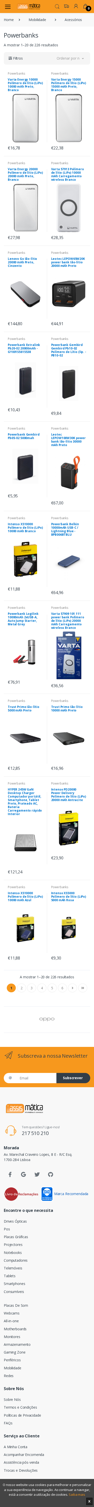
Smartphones (14, 1283)
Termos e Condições (20, 1407)
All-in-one (11, 1320)
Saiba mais (77, 1494)
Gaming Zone (14, 1352)
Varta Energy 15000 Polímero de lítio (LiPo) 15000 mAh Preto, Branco (68, 84)
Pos (7, 1229)
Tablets (10, 1275)
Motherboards (15, 1329)
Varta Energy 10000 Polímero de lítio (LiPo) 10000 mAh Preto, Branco (25, 84)
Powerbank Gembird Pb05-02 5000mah (24, 436)
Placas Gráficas (16, 1236)
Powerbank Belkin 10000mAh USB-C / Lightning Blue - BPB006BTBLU (65, 529)
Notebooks (13, 1252)
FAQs (8, 1423)
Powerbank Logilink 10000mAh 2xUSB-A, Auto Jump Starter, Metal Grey (23, 619)
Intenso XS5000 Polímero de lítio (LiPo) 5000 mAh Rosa (68, 896)
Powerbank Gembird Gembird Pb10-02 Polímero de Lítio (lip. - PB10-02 (68, 350)
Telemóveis (13, 1268)
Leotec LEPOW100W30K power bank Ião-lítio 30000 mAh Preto (68, 439)
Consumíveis (14, 1291)
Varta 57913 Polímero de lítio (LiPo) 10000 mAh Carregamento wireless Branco (67, 174)
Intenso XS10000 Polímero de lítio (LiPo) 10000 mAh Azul (25, 896)
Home (9, 19)
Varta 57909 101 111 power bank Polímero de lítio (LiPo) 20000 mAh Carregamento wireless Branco (67, 621)
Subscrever (73, 1077)
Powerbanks (16, 73)
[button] (57, 6)
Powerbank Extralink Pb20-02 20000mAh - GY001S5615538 (24, 348)
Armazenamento (17, 1344)
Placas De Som (16, 1305)
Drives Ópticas (15, 1221)
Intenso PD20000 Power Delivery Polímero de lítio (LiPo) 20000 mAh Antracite (68, 794)
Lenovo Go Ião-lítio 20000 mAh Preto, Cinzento (22, 262)
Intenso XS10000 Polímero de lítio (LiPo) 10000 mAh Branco (25, 527)
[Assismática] (28, 6)
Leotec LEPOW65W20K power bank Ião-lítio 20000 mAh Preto (68, 262)
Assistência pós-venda (21, 1462)
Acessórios (73, 19)
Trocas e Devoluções (21, 1470)
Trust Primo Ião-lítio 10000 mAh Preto (67, 708)
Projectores (13, 1244)
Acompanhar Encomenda (24, 1454)
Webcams (12, 1313)
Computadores (16, 1260)
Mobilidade (37, 19)
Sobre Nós (12, 1399)
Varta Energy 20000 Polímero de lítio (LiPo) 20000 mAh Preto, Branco (25, 174)
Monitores (12, 1336)
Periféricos (12, 1360)
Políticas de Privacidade (22, 1415)
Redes (9, 1375)
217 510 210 (35, 1133)
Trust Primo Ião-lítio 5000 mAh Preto (23, 708)
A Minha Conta (15, 1446)
